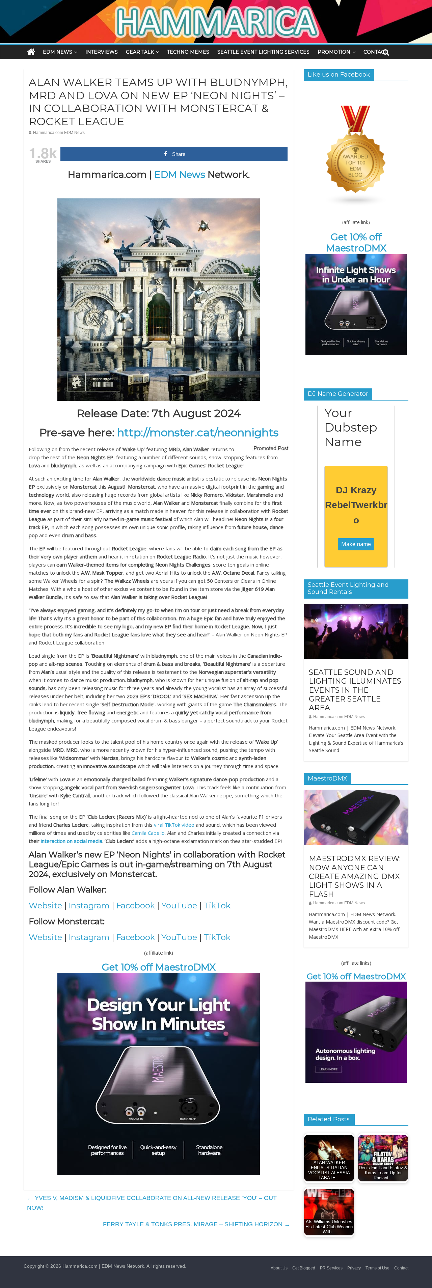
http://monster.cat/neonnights (197, 432)
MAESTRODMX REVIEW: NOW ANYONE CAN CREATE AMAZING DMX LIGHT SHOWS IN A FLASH (355, 876)
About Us (279, 1268)
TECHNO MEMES (188, 52)
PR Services (331, 1268)
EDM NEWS (57, 52)
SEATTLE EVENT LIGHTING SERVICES (263, 52)
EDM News (179, 174)
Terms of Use (377, 1268)
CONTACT (375, 52)
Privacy (354, 1268)
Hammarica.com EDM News (59, 132)
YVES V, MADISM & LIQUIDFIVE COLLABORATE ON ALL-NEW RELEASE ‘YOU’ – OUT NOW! (152, 1203)
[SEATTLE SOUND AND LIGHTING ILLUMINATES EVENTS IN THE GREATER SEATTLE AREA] (356, 607)
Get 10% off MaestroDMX (159, 967)
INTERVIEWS (101, 52)
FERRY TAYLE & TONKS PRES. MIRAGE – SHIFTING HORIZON (196, 1224)
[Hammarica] (216, 4)
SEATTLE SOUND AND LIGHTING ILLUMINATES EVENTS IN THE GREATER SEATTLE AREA (355, 690)
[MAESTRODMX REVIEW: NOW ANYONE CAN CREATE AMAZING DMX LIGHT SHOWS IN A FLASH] (356, 793)
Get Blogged (303, 1268)
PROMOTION (334, 52)
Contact (401, 1268)
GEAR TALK (140, 52)
